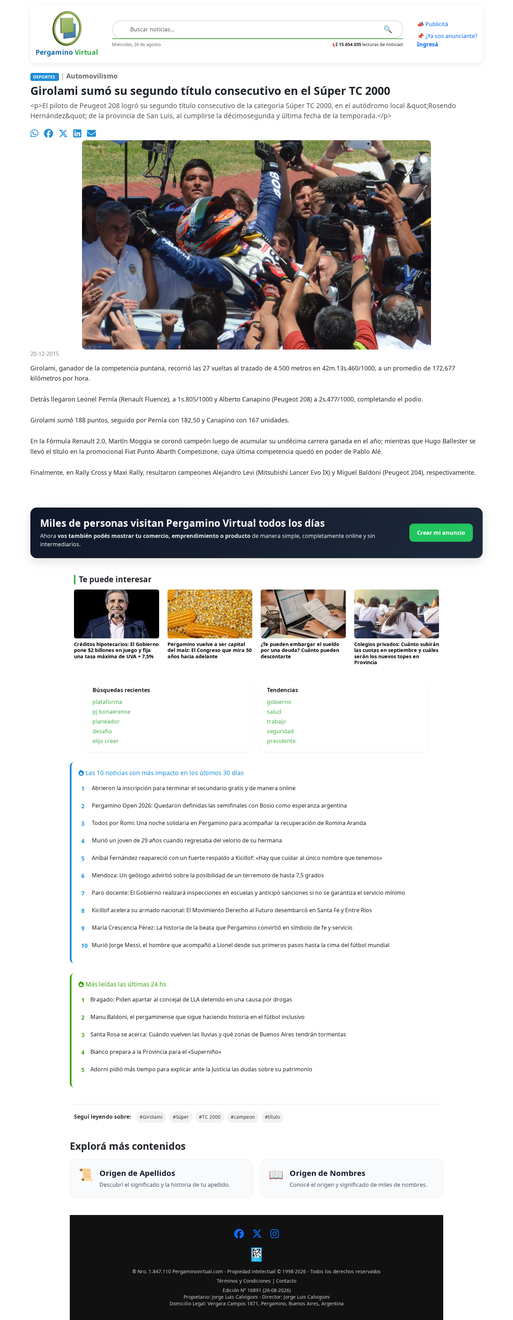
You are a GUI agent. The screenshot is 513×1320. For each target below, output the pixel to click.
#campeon (243, 1116)
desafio (102, 731)
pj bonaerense (111, 711)
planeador (106, 721)
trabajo (276, 721)
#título (272, 1116)
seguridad (280, 731)
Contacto (286, 1280)
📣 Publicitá (432, 24)
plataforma (107, 702)
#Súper (181, 1116)
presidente (281, 741)
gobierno (279, 702)
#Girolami (151, 1116)
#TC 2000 (210, 1116)
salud (274, 711)
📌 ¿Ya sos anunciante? (447, 40)
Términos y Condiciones (244, 1280)
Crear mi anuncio (441, 533)
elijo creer (105, 741)
